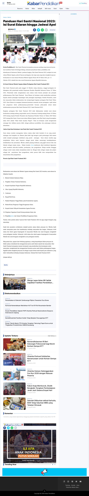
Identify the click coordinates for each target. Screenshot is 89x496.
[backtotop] (44, 491)
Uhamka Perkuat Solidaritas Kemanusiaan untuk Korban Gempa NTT (41, 358)
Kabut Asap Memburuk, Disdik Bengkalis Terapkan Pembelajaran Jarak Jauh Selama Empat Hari (41, 388)
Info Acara (48, 8)
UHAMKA (74, 14)
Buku (33, 8)
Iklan (78, 485)
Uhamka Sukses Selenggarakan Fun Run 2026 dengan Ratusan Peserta (40, 373)
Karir (55, 8)
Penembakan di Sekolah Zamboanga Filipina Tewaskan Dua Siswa (27, 300)
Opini (61, 8)
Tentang (67, 485)
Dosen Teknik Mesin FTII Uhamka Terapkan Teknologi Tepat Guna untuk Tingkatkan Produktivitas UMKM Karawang (29, 324)
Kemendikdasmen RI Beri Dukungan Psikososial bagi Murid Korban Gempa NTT (41, 344)
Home (5, 17)
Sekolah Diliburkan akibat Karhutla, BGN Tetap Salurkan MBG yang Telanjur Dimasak (41, 402)
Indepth (40, 8)
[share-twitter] (38, 29)
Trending (84, 3)
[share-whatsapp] (42, 29)
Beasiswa (20, 8)
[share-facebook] (34, 29)
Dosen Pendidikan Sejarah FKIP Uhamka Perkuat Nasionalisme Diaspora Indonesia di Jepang (29, 312)
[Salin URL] (46, 29)
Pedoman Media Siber (72, 487)
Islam (32, 145)
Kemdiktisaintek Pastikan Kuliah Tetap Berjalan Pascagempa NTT (26, 318)
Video (67, 8)
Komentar (52, 30)
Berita (27, 8)
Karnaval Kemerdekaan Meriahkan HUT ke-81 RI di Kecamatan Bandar (28, 305)
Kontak (73, 485)
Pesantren (12, 216)
